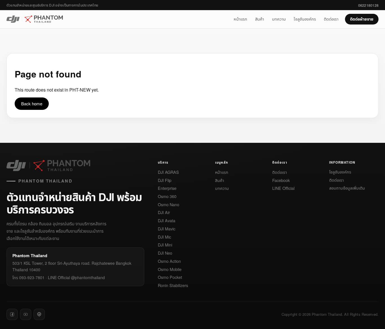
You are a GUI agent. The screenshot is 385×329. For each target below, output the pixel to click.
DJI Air (164, 212)
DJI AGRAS (168, 172)
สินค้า (259, 19)
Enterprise (167, 188)
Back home (31, 103)
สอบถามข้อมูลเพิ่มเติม (347, 188)
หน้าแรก (240, 19)
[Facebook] (12, 314)
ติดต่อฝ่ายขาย (361, 19)
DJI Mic (164, 237)
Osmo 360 (167, 196)
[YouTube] (25, 314)
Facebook (281, 180)
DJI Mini (165, 245)
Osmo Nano (168, 204)
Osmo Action (169, 261)
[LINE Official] (39, 314)
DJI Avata (166, 220)
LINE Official (283, 188)
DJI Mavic (166, 229)
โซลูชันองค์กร (305, 19)
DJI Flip (164, 180)
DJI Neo (165, 253)
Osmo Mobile (170, 269)
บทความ (279, 19)
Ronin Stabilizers (173, 285)
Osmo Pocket (170, 277)
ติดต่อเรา (331, 19)
